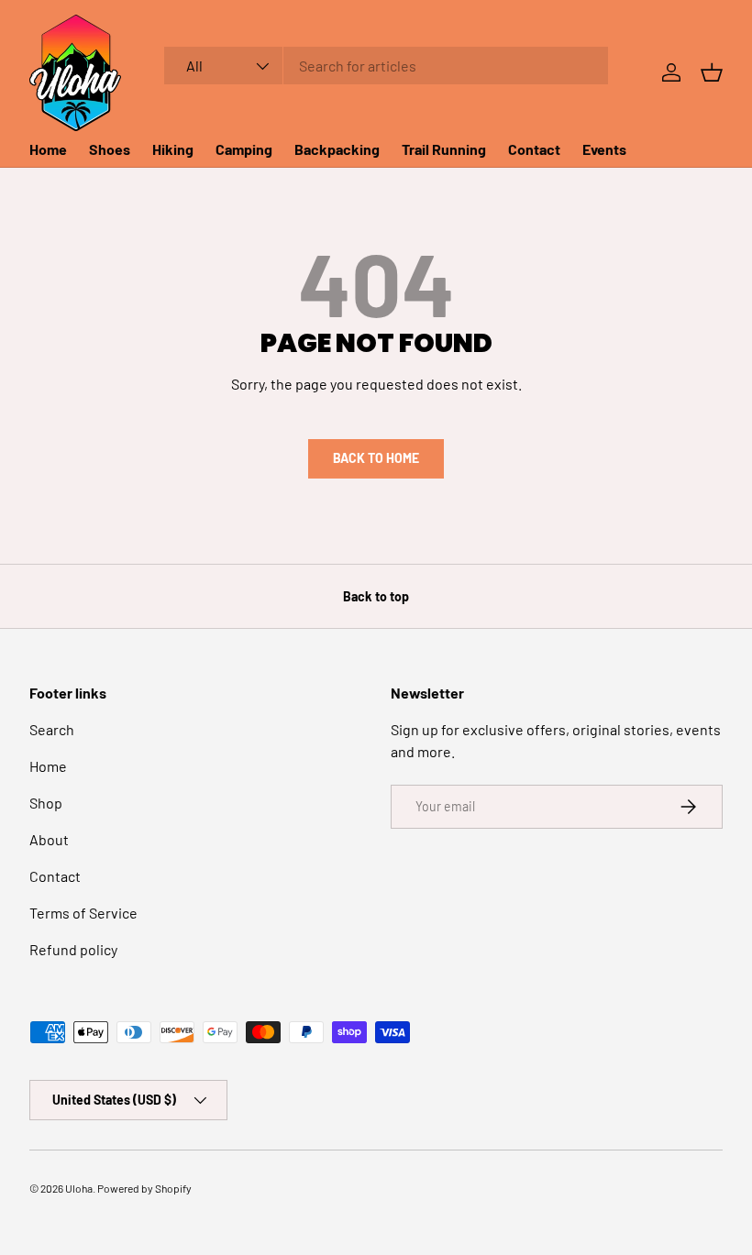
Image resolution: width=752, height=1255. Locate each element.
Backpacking (337, 149)
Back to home (376, 458)
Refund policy (73, 949)
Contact (534, 149)
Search (51, 729)
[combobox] (386, 65)
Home (48, 149)
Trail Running (444, 149)
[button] (711, 72)
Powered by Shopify (144, 1188)
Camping (244, 149)
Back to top (376, 596)
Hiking (173, 149)
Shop (45, 802)
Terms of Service (83, 912)
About (49, 839)
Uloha (79, 1188)
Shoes (109, 149)
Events (604, 149)
